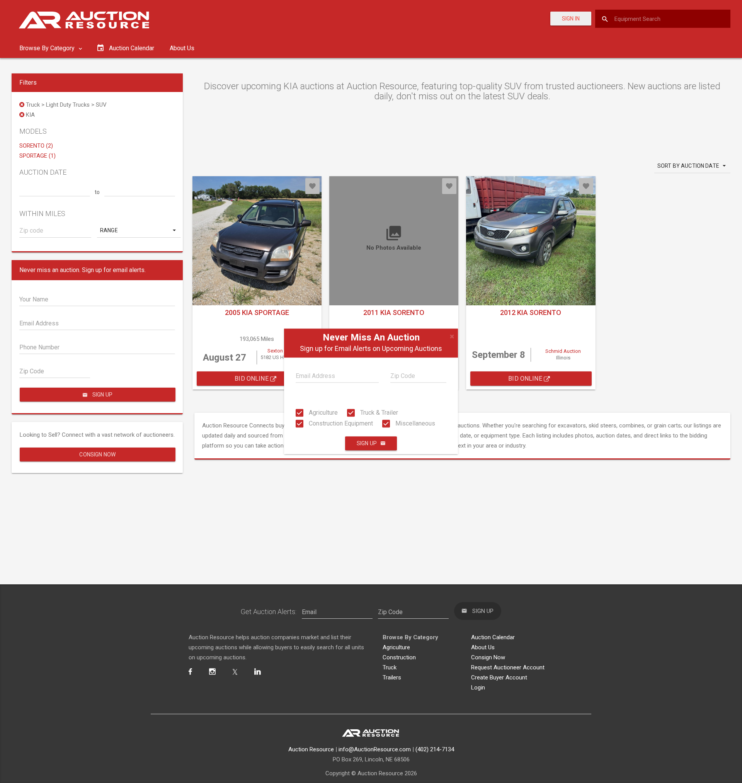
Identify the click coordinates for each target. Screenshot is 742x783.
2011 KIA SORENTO (393, 312)
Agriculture (322, 412)
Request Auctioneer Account (508, 667)
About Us (182, 48)
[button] (138, 230)
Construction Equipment (340, 423)
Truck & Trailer (378, 412)
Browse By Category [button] (47, 48)
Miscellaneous (414, 423)
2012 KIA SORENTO (530, 312)
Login (478, 687)
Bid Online (252, 378)
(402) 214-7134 (434, 749)
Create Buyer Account (499, 677)
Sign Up (367, 444)
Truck (390, 667)
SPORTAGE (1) (37, 155)
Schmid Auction (563, 351)
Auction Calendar (493, 637)
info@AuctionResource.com (375, 749)
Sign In (571, 18)
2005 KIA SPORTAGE (257, 312)
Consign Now (97, 454)
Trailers (392, 677)
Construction (399, 657)
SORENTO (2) (36, 145)
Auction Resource (311, 749)
